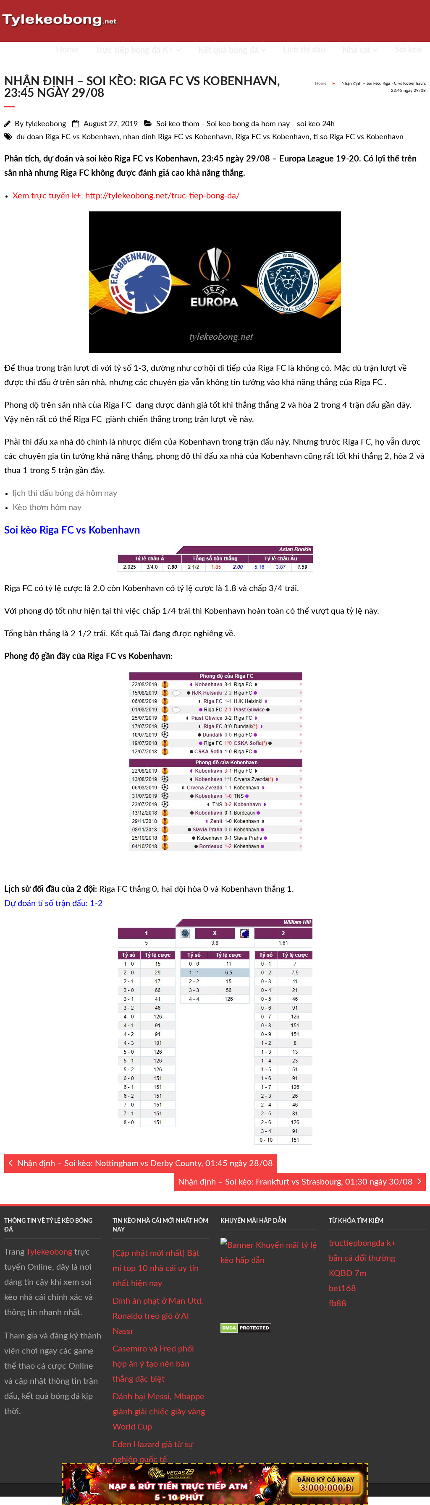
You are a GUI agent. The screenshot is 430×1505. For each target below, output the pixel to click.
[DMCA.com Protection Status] (245, 1330)
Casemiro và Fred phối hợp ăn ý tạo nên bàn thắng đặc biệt (153, 1364)
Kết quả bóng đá (228, 50)
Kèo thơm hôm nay (47, 507)
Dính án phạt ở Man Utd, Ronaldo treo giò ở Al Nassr (158, 1316)
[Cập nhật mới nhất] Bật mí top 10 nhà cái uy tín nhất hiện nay (156, 1268)
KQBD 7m (347, 1273)
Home (67, 50)
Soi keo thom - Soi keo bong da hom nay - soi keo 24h (245, 124)
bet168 (342, 1288)
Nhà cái (356, 50)
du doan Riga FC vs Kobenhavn (67, 137)
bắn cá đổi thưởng (362, 1258)
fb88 (337, 1303)
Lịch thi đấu (304, 50)
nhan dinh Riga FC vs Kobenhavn (177, 137)
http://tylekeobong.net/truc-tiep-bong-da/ (162, 196)
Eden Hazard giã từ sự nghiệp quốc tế (153, 1452)
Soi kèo (408, 50)
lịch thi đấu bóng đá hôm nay (65, 493)
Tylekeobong (49, 1252)
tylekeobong (46, 124)
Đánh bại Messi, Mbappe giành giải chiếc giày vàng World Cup (159, 1412)
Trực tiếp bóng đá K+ (134, 50)
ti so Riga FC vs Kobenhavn (358, 137)
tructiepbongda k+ (362, 1243)
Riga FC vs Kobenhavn (272, 137)
